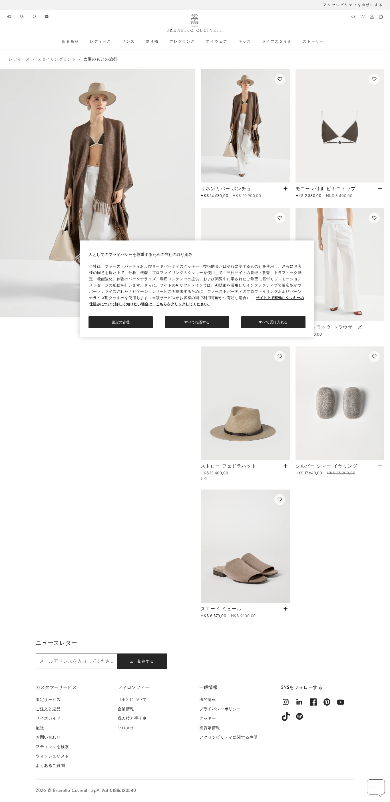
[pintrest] (326, 702)
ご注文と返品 (48, 709)
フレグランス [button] (182, 41)
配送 (40, 727)
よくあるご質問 (50, 765)
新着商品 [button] (70, 41)
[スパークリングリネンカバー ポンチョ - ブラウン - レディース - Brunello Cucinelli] (245, 126)
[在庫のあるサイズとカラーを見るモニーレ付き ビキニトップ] (380, 188)
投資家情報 (209, 727)
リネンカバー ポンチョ (231, 192)
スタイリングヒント (56, 59)
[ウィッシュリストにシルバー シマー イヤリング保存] (374, 356)
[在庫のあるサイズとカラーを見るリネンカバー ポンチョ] (285, 188)
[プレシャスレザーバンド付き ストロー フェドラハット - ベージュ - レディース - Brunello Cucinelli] (245, 403)
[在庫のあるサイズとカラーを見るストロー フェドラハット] (285, 465)
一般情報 (208, 687)
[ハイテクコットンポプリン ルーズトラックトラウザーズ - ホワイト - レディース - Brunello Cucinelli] (340, 264)
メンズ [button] (128, 41)
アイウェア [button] (217, 41)
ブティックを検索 (52, 746)
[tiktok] (285, 716)
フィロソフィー (134, 687)
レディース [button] (100, 41)
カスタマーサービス (56, 687)
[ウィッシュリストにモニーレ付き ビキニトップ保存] (374, 79)
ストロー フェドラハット (228, 470)
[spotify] (299, 716)
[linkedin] (299, 702)
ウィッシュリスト (52, 756)
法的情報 (207, 699)
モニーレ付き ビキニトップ (325, 192)
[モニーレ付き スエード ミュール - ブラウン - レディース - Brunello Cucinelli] (245, 546)
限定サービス (48, 699)
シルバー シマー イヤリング (326, 470)
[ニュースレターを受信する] (47, 16)
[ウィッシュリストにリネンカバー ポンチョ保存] (279, 79)
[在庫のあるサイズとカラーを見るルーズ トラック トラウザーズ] (380, 326)
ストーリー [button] (313, 41)
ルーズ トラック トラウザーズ (329, 331)
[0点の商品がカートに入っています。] (381, 16)
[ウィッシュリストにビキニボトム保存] (279, 217)
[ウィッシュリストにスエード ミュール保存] (279, 499)
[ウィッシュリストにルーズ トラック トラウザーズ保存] (374, 217)
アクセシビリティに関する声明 (228, 737)
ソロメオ (126, 727)
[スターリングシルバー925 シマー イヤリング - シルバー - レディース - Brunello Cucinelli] (340, 403)
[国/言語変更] (10, 16)
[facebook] (313, 702)
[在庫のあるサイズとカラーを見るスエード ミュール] (285, 608)
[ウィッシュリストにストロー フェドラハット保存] (279, 356)
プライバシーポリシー (220, 709)
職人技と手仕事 (132, 718)
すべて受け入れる (273, 322)
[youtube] (340, 702)
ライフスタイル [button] (277, 41)
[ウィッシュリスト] (362, 16)
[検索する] (353, 16)
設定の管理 (121, 322)
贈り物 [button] (152, 41)
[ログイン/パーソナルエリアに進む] (371, 16)
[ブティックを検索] (35, 16)
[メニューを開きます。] (81, 41)
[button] (97, 348)
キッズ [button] (244, 41)
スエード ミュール (228, 612)
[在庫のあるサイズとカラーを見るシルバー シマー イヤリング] (380, 465)
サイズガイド (48, 718)
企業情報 (126, 709)
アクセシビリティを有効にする (353, 5)
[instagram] (285, 702)
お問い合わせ (48, 737)
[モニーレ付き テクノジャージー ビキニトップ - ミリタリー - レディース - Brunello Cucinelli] (340, 126)
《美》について (132, 699)
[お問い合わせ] (22, 16)
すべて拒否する (197, 322)
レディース (19, 59)
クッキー (207, 718)
